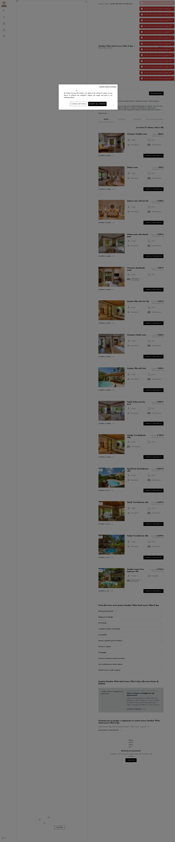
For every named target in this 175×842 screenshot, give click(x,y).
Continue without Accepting (107, 87)
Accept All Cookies (97, 104)
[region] (88, 97)
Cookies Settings (78, 104)
